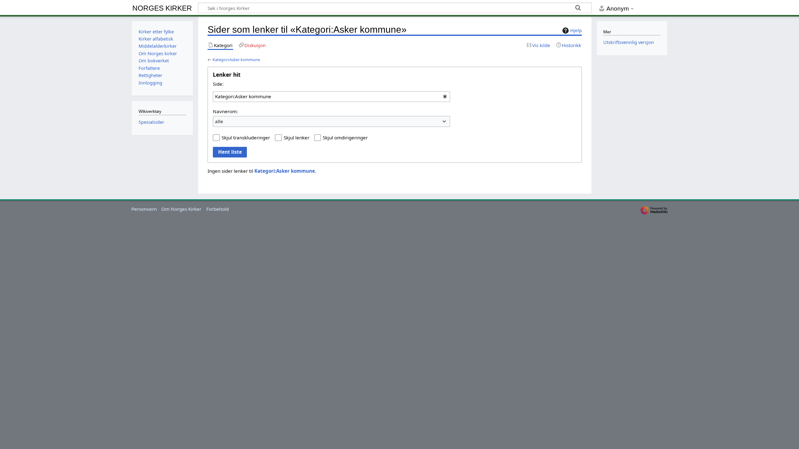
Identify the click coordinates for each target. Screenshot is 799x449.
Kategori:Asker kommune (236, 59)
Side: (218, 84)
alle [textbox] (219, 121)
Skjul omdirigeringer (345, 137)
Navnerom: (225, 111)
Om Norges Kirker (181, 209)
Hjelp (576, 30)
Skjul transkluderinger (246, 137)
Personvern (144, 209)
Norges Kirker (162, 8)
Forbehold (217, 209)
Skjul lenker (296, 137)
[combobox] (331, 96)
